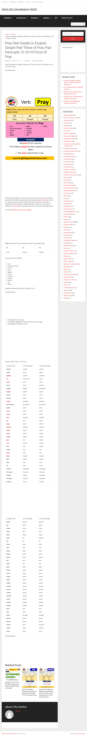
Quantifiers (67, 243)
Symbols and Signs (70, 274)
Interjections (68, 206)
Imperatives (67, 201)
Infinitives (67, 203)
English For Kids (69, 169)
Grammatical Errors (70, 188)
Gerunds (66, 180)
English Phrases (69, 172)
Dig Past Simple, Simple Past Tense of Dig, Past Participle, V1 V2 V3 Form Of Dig (29, 692)
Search (83, 24)
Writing (66, 298)
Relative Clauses (69, 251)
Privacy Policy (39, 2)
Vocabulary (13, 2)
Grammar (4, 2)
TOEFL (66, 285)
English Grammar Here (19, 9)
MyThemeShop (80, 733)
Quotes (66, 248)
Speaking (20, 2)
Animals (66, 125)
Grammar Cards (69, 185)
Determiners (68, 167)
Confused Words (69, 156)
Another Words (68, 128)
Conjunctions (68, 159)
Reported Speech (69, 253)
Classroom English (69, 136)
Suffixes (66, 272)
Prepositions (68, 232)
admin (8, 61)
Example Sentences (70, 175)
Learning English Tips (70, 211)
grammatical (42, 200)
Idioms (66, 196)
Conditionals (68, 154)
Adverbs (66, 123)
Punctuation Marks (70, 240)
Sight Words (67, 259)
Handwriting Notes (70, 190)
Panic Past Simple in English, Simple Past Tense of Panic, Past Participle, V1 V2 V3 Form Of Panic (46, 693)
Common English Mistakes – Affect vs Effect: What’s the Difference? (73, 82)
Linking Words (68, 214)
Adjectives (67, 120)
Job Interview (68, 209)
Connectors (67, 162)
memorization (17, 206)
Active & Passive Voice (71, 118)
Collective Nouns (69, 139)
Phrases (66, 227)
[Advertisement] (34, 83)
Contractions (68, 164)
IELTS (65, 198)
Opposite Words (69, 222)
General (28, 2)
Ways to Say (68, 295)
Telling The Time (69, 280)
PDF (34, 2)
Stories (66, 269)
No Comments (38, 61)
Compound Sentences (71, 151)
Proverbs (67, 238)
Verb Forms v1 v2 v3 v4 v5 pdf (21, 210)
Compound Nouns (69, 148)
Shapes (66, 256)
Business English (69, 133)
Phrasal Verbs (68, 224)
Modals (66, 217)
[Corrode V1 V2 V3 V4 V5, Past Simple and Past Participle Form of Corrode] (12, 674)
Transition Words (69, 287)
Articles (66, 131)
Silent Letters (68, 261)
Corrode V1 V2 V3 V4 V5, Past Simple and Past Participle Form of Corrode (12, 685)
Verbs (28, 61)
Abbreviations (68, 115)
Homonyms (67, 193)
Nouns (66, 219)
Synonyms (67, 277)
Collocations (68, 141)
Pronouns (67, 235)
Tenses (66, 282)
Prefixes (66, 230)
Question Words (69, 245)
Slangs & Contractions (71, 264)
